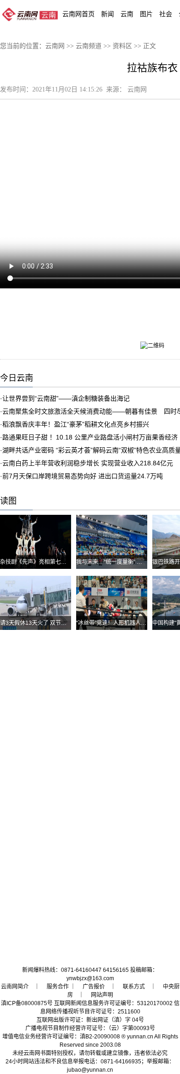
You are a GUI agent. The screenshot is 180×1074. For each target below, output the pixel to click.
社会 (165, 14)
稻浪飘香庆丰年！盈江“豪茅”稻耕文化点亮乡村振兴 (75, 424)
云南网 (55, 46)
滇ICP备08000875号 (27, 1003)
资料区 (122, 46)
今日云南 (16, 378)
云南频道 (89, 46)
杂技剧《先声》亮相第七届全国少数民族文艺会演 (61, 562)
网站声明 (102, 995)
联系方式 (134, 986)
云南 (126, 14)
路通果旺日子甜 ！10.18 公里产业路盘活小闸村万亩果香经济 (90, 437)
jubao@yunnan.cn (90, 1070)
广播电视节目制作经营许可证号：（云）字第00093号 (90, 1028)
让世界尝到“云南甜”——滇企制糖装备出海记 (66, 398)
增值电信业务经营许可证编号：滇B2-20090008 (61, 1036)
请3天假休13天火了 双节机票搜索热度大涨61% (58, 623)
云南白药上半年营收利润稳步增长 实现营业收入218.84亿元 (87, 463)
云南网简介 (15, 986)
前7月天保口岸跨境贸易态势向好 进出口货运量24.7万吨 (82, 476)
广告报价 (94, 986)
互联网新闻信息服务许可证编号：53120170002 (113, 1003)
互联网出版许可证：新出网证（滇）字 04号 (90, 1020)
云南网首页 (78, 14)
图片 (146, 14)
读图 (8, 501)
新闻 (107, 14)
